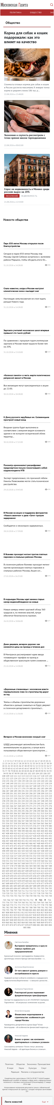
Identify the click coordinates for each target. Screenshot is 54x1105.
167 (31, 786)
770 (11, 905)
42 (9, 766)
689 (38, 886)
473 (7, 846)
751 (27, 900)
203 (19, 793)
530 (27, 856)
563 (3, 863)
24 (9, 763)
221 (38, 796)
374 (27, 826)
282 (23, 808)
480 (34, 846)
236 (46, 798)
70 (37, 768)
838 (23, 917)
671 (19, 883)
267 (15, 806)
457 (46, 841)
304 (7, 813)
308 (23, 813)
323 (31, 816)
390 (38, 828)
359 (19, 823)
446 (3, 841)
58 (3, 768)
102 (29, 773)
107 (49, 773)
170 (42, 786)
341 (50, 818)
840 (31, 917)
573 (42, 863)
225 (3, 798)
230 (23, 798)
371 (15, 826)
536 (50, 856)
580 (19, 866)
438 (23, 838)
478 (27, 846)
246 (34, 801)
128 (31, 778)
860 (7, 922)
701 (34, 888)
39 (50, 763)
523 (50, 853)
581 (23, 866)
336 (31, 818)
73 (45, 768)
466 (31, 843)
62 (14, 768)
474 (11, 846)
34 (37, 763)
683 (15, 886)
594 (23, 868)
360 (23, 823)
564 (7, 863)
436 (15, 838)
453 (31, 841)
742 (42, 896)
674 (31, 883)
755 (3, 902)
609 (31, 871)
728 (38, 893)
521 (42, 853)
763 (34, 902)
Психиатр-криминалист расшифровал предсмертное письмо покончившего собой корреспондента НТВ (25, 468)
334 (23, 818)
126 (23, 778)
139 (23, 781)
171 (46, 786)
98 (16, 773)
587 (46, 866)
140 (27, 781)
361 (27, 823)
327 (46, 816)
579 (15, 866)
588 (50, 866)
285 (34, 808)
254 (15, 803)
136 (11, 781)
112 (19, 776)
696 (15, 888)
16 (36, 761)
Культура (33, 1068)
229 (19, 798)
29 (23, 763)
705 (50, 888)
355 (3, 823)
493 (34, 848)
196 (42, 791)
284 (31, 808)
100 (21, 773)
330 (7, 818)
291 (7, 811)
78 (9, 771)
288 (46, 808)
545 (34, 858)
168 (34, 786)
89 (39, 771)
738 (27, 896)
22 (3, 763)
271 (31, 806)
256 (23, 803)
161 (7, 786)
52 (37, 766)
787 (27, 907)
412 (23, 833)
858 (50, 920)
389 (34, 828)
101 (25, 773)
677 (42, 883)
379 (46, 826)
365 (42, 823)
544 (31, 858)
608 (27, 871)
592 (15, 868)
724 (23, 893)
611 (38, 871)
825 (23, 915)
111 (15, 776)
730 (46, 893)
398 (19, 831)
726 (31, 893)
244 (27, 801)
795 (7, 910)
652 (46, 878)
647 (27, 878)
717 (46, 891)
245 (31, 801)
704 (46, 888)
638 (42, 876)
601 (50, 868)
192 (27, 791)
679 (50, 883)
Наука (21, 1068)
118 (42, 776)
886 (29, 927)
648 (31, 878)
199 (3, 793)
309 (27, 813)
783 (11, 907)
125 (19, 778)
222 (42, 796)
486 (7, 848)
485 (3, 848)
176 (15, 788)
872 (3, 925)
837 (19, 917)
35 (39, 763)
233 (34, 798)
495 (42, 848)
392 (46, 828)
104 (37, 773)
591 (11, 868)
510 (50, 851)
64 (20, 768)
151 (19, 783)
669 (11, 883)
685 (23, 886)
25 (12, 763)
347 (23, 821)
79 (12, 771)
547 (42, 858)
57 (50, 766)
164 (19, 786)
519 (34, 853)
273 (38, 806)
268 (19, 806)
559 (38, 861)
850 (19, 920)
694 (7, 888)
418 (46, 833)
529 (23, 856)
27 (17, 763)
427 (31, 836)
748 (16, 900)
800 (27, 910)
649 (34, 878)
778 (42, 905)
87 (34, 771)
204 (23, 793)
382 (7, 828)
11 (22, 761)
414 (31, 833)
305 (11, 813)
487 (11, 848)
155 (34, 783)
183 (42, 788)
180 (31, 788)
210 (46, 793)
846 (3, 920)
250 (50, 801)
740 (34, 896)
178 (23, 788)
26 (14, 763)
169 (38, 786)
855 (38, 920)
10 (19, 761)
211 (50, 793)
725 (27, 893)
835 (11, 917)
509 (46, 851)
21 (50, 761)
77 (6, 771)
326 (42, 816)
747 (12, 900)
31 (28, 763)
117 (38, 776)
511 (3, 853)
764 (38, 902)
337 (34, 818)
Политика (15, 12)
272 (34, 806)
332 (15, 818)
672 (23, 883)
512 (7, 853)
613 (46, 871)
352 (42, 821)
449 (15, 841)
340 (46, 818)
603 (7, 871)
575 (50, 863)
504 (27, 851)
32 (31, 763)
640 (50, 876)
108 (3, 776)
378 (42, 826)
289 (50, 808)
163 (15, 786)
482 (42, 846)
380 (50, 826)
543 (27, 858)
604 (11, 871)
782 (7, 907)
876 (19, 925)
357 (11, 823)
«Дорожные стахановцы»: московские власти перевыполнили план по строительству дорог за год (26, 692)
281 (19, 808)
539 (11, 858)
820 (3, 915)
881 (38, 925)
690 (42, 886)
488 (15, 848)
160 (3, 786)
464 (23, 843)
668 (7, 883)
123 (11, 778)
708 (11, 891)
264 (3, 806)
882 (42, 925)
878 (27, 925)
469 (42, 843)
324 (34, 816)
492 (31, 848)
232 (31, 798)
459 (3, 843)
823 (15, 915)
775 (31, 905)
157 (42, 783)
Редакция (15, 1072)
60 (9, 768)
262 (46, 803)
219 (31, 796)
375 (31, 826)
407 (3, 833)
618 (15, 873)
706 (3, 891)
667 (3, 883)
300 (42, 811)
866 (31, 922)
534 (42, 856)
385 (19, 828)
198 (50, 791)
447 (7, 841)
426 (27, 836)
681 (7, 886)
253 (11, 803)
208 (38, 793)
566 (15, 863)
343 (7, 821)
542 (23, 858)
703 (42, 888)
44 (14, 766)
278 (7, 808)
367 (50, 823)
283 (27, 808)
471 (50, 843)
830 (42, 915)
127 (27, 778)
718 (50, 891)
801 (31, 910)
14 (30, 761)
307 (19, 813)
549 (50, 858)
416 (38, 833)
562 (50, 861)
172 (50, 786)
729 (42, 893)
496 (46, 848)
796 (11, 910)
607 (23, 871)
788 (31, 907)
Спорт (43, 1068)
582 (27, 866)
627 (50, 873)
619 (19, 873)
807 (3, 912)
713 (31, 891)
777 (38, 905)
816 (38, 912)
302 (50, 811)
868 (38, 922)
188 (11, 791)
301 (46, 811)
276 (50, 806)
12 (25, 761)
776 (34, 905)
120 (50, 776)
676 (38, 883)
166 (27, 786)
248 (42, 801)
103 (33, 773)
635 (31, 876)
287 (42, 808)
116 (34, 776)
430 (42, 836)
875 (15, 925)
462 (15, 843)
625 (42, 873)
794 (3, 910)
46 (20, 766)
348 (27, 821)
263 (50, 803)
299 (38, 811)
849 (15, 920)
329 (3, 818)
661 (31, 881)
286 (38, 808)
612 (42, 871)
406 (50, 831)
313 (42, 813)
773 (23, 905)
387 (27, 828)
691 (46, 886)
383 (11, 828)
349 (31, 821)
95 (7, 773)
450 (19, 841)
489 (19, 848)
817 (42, 912)
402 (34, 831)
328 (50, 816)
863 (19, 922)
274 (42, 806)
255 (19, 803)
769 (7, 905)
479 (31, 846)
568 (23, 863)
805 (46, 910)
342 (3, 821)
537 (3, 858)
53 (39, 766)
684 (19, 886)
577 (7, 866)
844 (46, 917)
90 (42, 771)
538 (7, 858)
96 (10, 773)
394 (3, 831)
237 (50, 798)
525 (7, 856)
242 (19, 801)
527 (15, 856)
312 (38, 813)
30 (26, 763)
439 (27, 838)
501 (15, 851)
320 (19, 816)
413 (27, 833)
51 (34, 766)
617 (11, 873)
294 (19, 811)
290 (3, 811)
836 (15, 917)
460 (7, 843)
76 (3, 771)
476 (19, 846)
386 (23, 828)
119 (46, 776)
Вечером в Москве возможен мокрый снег (24, 736)
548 (46, 858)
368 (3, 826)
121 (3, 778)
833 (3, 917)
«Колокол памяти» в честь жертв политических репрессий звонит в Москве (27, 376)
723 (19, 893)
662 (34, 881)
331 (11, 818)
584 (34, 866)
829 (38, 915)
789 (34, 907)
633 (23, 876)
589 (3, 868)
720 (7, 893)
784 (15, 907)
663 (38, 881)
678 (46, 883)
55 (45, 766)
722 (15, 893)
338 (38, 818)
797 (15, 910)
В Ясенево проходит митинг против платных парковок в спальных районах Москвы (25, 555)
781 (3, 907)
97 (13, 773)
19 (44, 761)
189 (15, 791)
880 (34, 925)
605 (15, 871)
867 (34, 922)
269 (23, 806)
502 (19, 851)
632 (19, 876)
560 (42, 861)
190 (19, 791)
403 (38, 831)
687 (31, 886)
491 (27, 848)
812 (23, 912)
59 (6, 768)
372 (19, 826)
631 (15, 876)
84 (26, 771)
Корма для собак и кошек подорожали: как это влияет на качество (26, 37)
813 (27, 912)
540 (15, 858)
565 (11, 863)
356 (7, 823)
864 (23, 922)
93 (50, 771)
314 (46, 813)
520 (38, 853)
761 (27, 902)
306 (15, 813)
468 (38, 843)
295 (23, 811)
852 (27, 920)
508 (42, 851)
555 (23, 861)
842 (38, 917)
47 (23, 766)
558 (34, 861)
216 (19, 796)
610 (34, 871)
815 (34, 912)
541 (19, 858)
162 (11, 786)
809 (11, 912)
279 (11, 808)
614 (50, 871)
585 (38, 866)
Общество (36, 12)
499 (7, 851)
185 (50, 788)
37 (45, 763)
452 (27, 841)
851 (23, 920)
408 (7, 833)
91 (45, 771)
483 (46, 846)
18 (41, 761)
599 (42, 868)
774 (27, 905)
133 (50, 778)
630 (11, 876)
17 (39, 761)
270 (27, 806)
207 (34, 793)
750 (24, 900)
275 (46, 806)
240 (11, 801)
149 (11, 783)
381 (3, 828)
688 (34, 886)
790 (38, 907)
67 (28, 768)
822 (11, 915)
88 (37, 771)
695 (11, 888)
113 (23, 776)
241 (15, 801)
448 (11, 841)
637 (38, 876)
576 (3, 866)
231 (27, 798)
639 (46, 876)
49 (28, 766)
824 (19, 915)
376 (34, 826)
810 (15, 912)
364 (38, 823)
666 (50, 881)
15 (33, 761)
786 (23, 907)
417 (42, 833)
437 (19, 838)
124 (15, 778)
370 (11, 826)
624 (38, 873)
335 (27, 818)
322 (27, 816)
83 (23, 771)
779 (46, 905)
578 (11, 866)
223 (46, 796)
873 (7, 925)
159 (50, 783)
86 (31, 771)
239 (7, 801)
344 (11, 821)
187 (7, 791)
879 (31, 925)
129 (34, 778)
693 (3, 888)
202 (15, 793)
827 (31, 915)
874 (11, 925)
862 (15, 922)
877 (23, 925)
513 (11, 853)
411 (19, 833)
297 (31, 811)
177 (19, 788)
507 (38, 851)
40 (3, 766)
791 (42, 907)
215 (15, 796)
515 (19, 853)
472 (3, 846)
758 (15, 902)
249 (46, 801)
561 (46, 861)
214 (11, 796)
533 (38, 856)
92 (48, 771)
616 (7, 873)
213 (7, 796)
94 (4, 773)
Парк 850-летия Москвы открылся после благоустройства (23, 244)
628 (3, 876)
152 (23, 783)
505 (31, 851)
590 (7, 868)
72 (42, 768)
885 (25, 927)
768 (3, 905)
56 (48, 766)
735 (15, 896)
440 (31, 838)
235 (42, 798)
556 (27, 861)
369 (7, 826)
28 (20, 763)
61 (12, 768)
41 (6, 766)
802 (34, 910)
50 (31, 766)
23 (6, 763)
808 (7, 912)
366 (46, 823)
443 (42, 838)
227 (11, 798)
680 (3, 886)
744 (50, 896)
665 (46, 881)
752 (31, 900)
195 (38, 791)
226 (7, 798)
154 (31, 783)
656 (11, 881)
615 (3, 873)
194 (34, 791)
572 (38, 863)
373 (23, 826)
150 (15, 783)
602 (3, 871)
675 (34, 883)
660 (27, 881)
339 (42, 818)
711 (23, 891)
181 (34, 788)
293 (15, 811)
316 (3, 816)
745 (4, 900)
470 (46, 843)
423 (15, 836)
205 (27, 793)
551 (7, 861)
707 (7, 891)
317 (7, 816)
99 (18, 773)
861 (11, 922)
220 (34, 796)
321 (23, 816)
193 (31, 791)
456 (42, 841)
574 (46, 863)
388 (31, 828)
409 (11, 833)
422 (11, 836)
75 (50, 768)
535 (46, 856)
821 (7, 915)
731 (50, 893)
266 (11, 806)
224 (50, 796)
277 (3, 808)
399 (23, 831)
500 (11, 851)
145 (46, 781)
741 (38, 896)
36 (42, 763)
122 (7, 778)
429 (38, 836)
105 (41, 773)
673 (27, 883)
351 (38, 821)
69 (34, 768)
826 (27, 915)
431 (46, 836)
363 (34, 823)
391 (42, 828)
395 (7, 831)
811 (19, 912)
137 (15, 781)
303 (3, 813)
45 (17, 766)
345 (15, 821)
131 (42, 778)
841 (34, 917)
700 (31, 888)
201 (11, 793)
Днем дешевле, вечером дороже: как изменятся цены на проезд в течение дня (24, 645)
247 (38, 801)
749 (20, 900)
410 (15, 833)
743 (46, 896)
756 (7, 902)
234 (38, 798)
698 (23, 888)
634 (27, 876)
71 (39, 768)
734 (11, 896)
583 (31, 866)
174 (7, 788)
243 (23, 801)
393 (50, 828)
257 (27, 803)
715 (38, 891)
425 (23, 836)
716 (42, 891)
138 (19, 781)
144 (42, 781)
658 (19, 881)
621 (27, 873)
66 (26, 768)
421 (7, 836)
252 (7, 803)
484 (50, 846)
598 (38, 868)
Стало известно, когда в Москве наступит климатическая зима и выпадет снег (24, 289)
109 (7, 776)
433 (3, 838)
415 (34, 833)
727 (34, 893)
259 (34, 803)
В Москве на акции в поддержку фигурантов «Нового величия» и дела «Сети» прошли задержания (25, 515)
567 (19, 863)
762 (31, 902)
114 (27, 776)
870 (46, 922)
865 (27, 922)
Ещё (44, 1102)
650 (38, 878)
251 (3, 803)
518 (31, 853)
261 (42, 803)
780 (50, 905)
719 (3, 893)
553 (15, 861)
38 (48, 763)
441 (34, 838)
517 (27, 853)
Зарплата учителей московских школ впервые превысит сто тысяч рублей (26, 331)
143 (38, 781)
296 (27, 811)
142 (34, 781)
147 (3, 783)
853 (31, 920)
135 (7, 781)
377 (38, 826)
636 (34, 876)
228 (15, 798)
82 (20, 771)
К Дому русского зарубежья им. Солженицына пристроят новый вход (26, 418)
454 (34, 841)
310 (31, 813)
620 (23, 873)
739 (31, 896)
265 (7, 806)
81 (17, 771)
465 (27, 843)
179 (27, 788)
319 (15, 816)
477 (23, 846)
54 (42, 766)
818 (46, 912)
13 (27, 761)
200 (7, 793)
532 (34, 856)
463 (19, 843)
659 (23, 881)
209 (42, 793)
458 (50, 841)
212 (3, 796)
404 (42, 831)
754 (49, 900)
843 (42, 917)
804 (42, 910)
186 (3, 791)
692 (50, 886)
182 (38, 788)
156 (38, 783)
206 (31, 793)
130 (38, 778)
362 (31, 823)
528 (19, 856)
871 (50, 922)
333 (19, 818)
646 (23, 878)
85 (28, 771)
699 (27, 888)
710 (19, 891)
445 (50, 838)
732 (3, 896)
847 (7, 920)
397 (15, 831)
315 (50, 813)
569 (27, 863)
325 (38, 816)
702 (38, 888)
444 (46, 838)
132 (46, 778)
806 (50, 910)
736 (19, 896)
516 (23, 853)
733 (7, 896)
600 (46, 868)
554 (19, 861)
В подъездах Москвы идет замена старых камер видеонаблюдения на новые (24, 600)
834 (7, 917)
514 (15, 853)
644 (15, 878)
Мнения (10, 932)
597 (34, 868)
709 (15, 891)
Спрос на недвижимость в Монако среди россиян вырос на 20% (26, 190)
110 (11, 776)
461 (11, 843)
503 (23, 851)
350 (34, 821)
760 (23, 902)
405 (46, 831)
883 (46, 925)
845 (50, 917)
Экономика (32, 1064)
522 (46, 853)
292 (11, 811)
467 (34, 843)
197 (46, 791)
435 (11, 838)
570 (31, 863)
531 (31, 856)
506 (34, 851)
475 (15, 846)
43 (12, 766)
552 (11, 861)
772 (19, 905)
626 (46, 873)
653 (50, 878)
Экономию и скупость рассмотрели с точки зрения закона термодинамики (25, 136)
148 (7, 783)
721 (11, 893)
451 (23, 841)
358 (15, 823)
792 (46, 907)
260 (38, 803)
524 (3, 856)
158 (46, 783)
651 (42, 878)
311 (34, 813)
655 (7, 881)
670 (15, 883)
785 (19, 907)
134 (3, 781)
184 (46, 788)
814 (31, 912)
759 (19, 902)
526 (11, 856)
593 (19, 868)
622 (31, 873)
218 (27, 796)
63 (17, 768)
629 (7, 876)
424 (19, 836)
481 (38, 846)
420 (3, 836)
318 (11, 816)
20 (47, 761)
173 (3, 788)
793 (50, 907)
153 (27, 783)
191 (23, 791)
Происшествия (44, 1064)
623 (34, 873)
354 (50, 821)
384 (15, 828)
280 (15, 808)
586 (42, 866)
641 (3, 878)
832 (50, 915)
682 (11, 886)
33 (34, 763)
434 (7, 838)
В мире (10, 1068)
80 (14, 771)
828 (34, 915)
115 (31, 776)
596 (31, 868)
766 (46, 902)
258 (31, 803)
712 (27, 891)
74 (48, 768)
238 (3, 801)
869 (42, 922)
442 (38, 838)
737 (23, 896)
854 (34, 920)
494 (38, 848)
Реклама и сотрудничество (32, 1072)
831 (46, 915)
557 (31, 861)
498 (3, 851)
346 (19, 821)
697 (19, 888)
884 (50, 925)
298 (34, 811)
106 (45, 773)
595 (27, 868)
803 (38, 910)
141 (31, 781)
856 (42, 920)
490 (23, 848)
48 (26, 766)
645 (19, 878)
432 (50, 836)
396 (11, 831)
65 (23, 768)
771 (15, 905)
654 (3, 881)
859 (3, 922)
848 (11, 920)
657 (15, 881)
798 (19, 910)
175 (11, 788)
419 (50, 833)
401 (31, 831)
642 (7, 878)
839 (27, 917)
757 (11, 902)
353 (46, 821)
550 (3, 861)
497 (50, 848)
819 (50, 912)
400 (27, 831)
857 (46, 920)
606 (19, 871)
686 (27, 886)
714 (34, 891)
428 (34, 836)
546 (38, 858)
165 (23, 786)
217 (23, 796)
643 (11, 878)
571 (34, 863)
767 (50, 902)
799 (23, 910)
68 (31, 768)
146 (50, 781)
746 (8, 900)
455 (38, 841)
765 (42, 902)
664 (42, 881)
